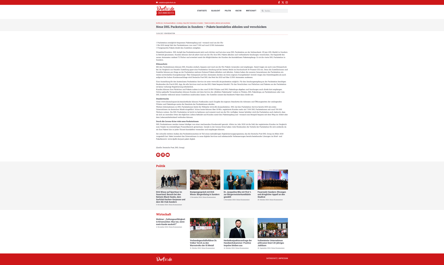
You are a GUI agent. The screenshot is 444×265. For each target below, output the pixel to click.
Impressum (283, 258)
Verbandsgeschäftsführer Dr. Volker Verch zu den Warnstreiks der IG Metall (203, 243)
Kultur (238, 11)
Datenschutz (271, 258)
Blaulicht (215, 11)
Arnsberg (179, 23)
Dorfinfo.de (159, 23)
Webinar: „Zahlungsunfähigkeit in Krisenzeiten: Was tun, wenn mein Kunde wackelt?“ (170, 221)
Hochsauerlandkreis (170, 23)
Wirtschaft (251, 11)
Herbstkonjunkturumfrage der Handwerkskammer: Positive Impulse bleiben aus (238, 243)
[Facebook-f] (279, 2)
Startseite (202, 11)
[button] (158, 155)
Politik (228, 11)
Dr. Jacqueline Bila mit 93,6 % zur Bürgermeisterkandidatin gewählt (237, 194)
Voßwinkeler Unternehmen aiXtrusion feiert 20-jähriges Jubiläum (271, 243)
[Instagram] (286, 2)
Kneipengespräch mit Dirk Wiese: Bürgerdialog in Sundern (204, 193)
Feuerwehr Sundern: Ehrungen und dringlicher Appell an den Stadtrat (272, 194)
